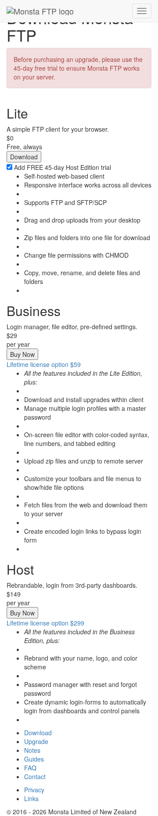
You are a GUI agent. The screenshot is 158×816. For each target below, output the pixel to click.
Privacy (34, 789)
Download (38, 732)
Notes (32, 750)
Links (31, 798)
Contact (35, 776)
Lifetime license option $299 (45, 622)
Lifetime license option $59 (44, 364)
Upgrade (36, 741)
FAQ (30, 767)
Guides (34, 759)
